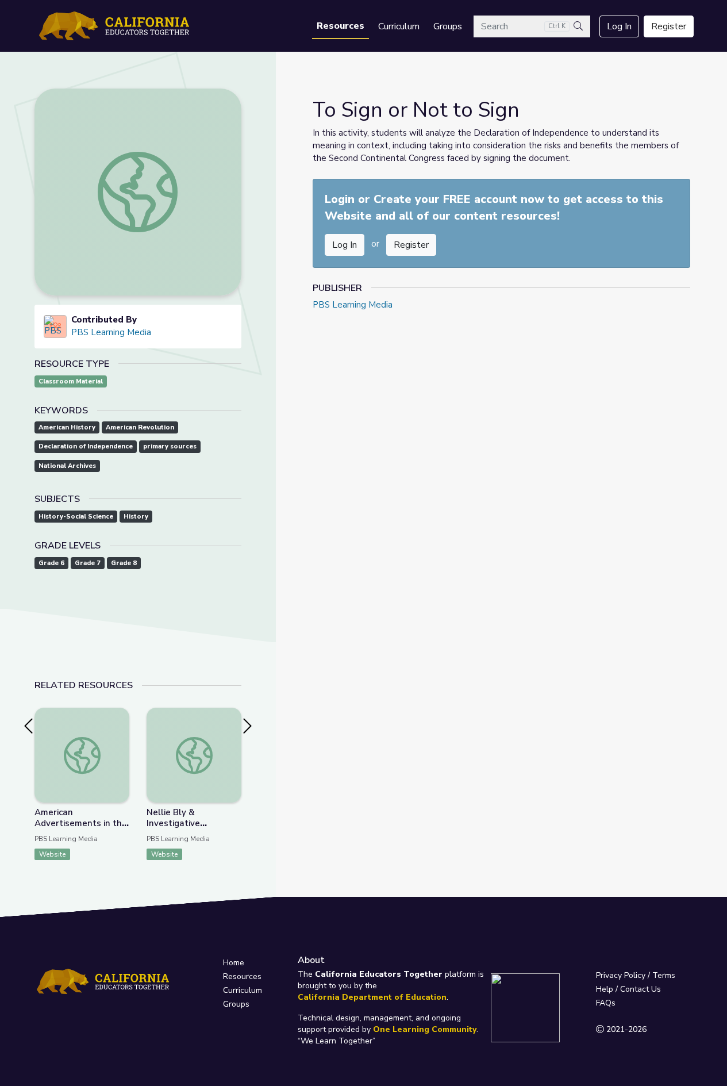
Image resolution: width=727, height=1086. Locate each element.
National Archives (67, 466)
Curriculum (399, 26)
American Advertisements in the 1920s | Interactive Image (80, 829)
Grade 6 (51, 563)
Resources (340, 26)
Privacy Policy (620, 975)
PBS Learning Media (111, 332)
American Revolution (140, 427)
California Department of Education (372, 997)
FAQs (606, 1002)
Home (233, 962)
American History (67, 427)
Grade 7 (88, 563)
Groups (447, 26)
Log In (619, 26)
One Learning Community (424, 1029)
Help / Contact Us (628, 989)
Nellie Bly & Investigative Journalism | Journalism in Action (194, 829)
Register (668, 26)
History (136, 516)
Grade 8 (124, 563)
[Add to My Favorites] (120, 716)
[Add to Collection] (120, 732)
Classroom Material (71, 381)
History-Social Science (76, 516)
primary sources (170, 446)
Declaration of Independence (86, 446)
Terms (663, 975)
